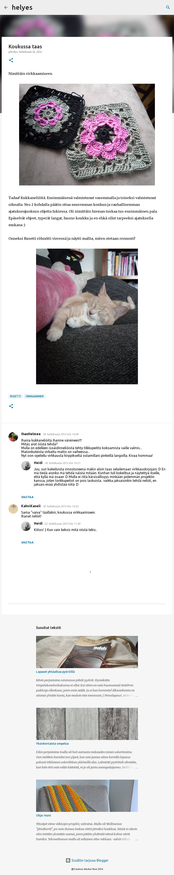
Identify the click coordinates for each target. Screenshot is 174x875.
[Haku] (38, 7)
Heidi (38, 463)
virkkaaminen (35, 396)
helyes (22, 7)
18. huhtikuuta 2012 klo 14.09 (60, 434)
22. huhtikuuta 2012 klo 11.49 (62, 523)
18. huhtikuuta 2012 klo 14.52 (60, 506)
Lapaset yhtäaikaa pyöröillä (55, 671)
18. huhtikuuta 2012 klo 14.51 (62, 462)
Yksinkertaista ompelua (52, 743)
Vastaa (27, 497)
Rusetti (15, 396)
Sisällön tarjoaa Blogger (89, 860)
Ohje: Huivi (43, 815)
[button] (11, 60)
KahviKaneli (31, 506)
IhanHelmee (31, 434)
